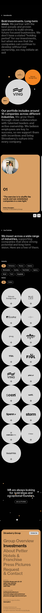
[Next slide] (39, 215)
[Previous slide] (35, 215)
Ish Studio (26, 610)
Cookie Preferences (10, 607)
